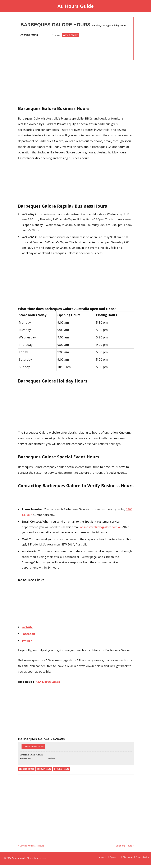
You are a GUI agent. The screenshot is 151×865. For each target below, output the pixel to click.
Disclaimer (128, 857)
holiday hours (44, 769)
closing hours (26, 769)
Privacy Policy (142, 857)
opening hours (61, 769)
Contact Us (115, 857)
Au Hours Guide (75, 6)
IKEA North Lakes (47, 682)
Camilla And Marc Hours (31, 845)
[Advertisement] (32, 47)
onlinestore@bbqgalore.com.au (101, 527)
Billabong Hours (124, 845)
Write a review (70, 34)
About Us (103, 857)
